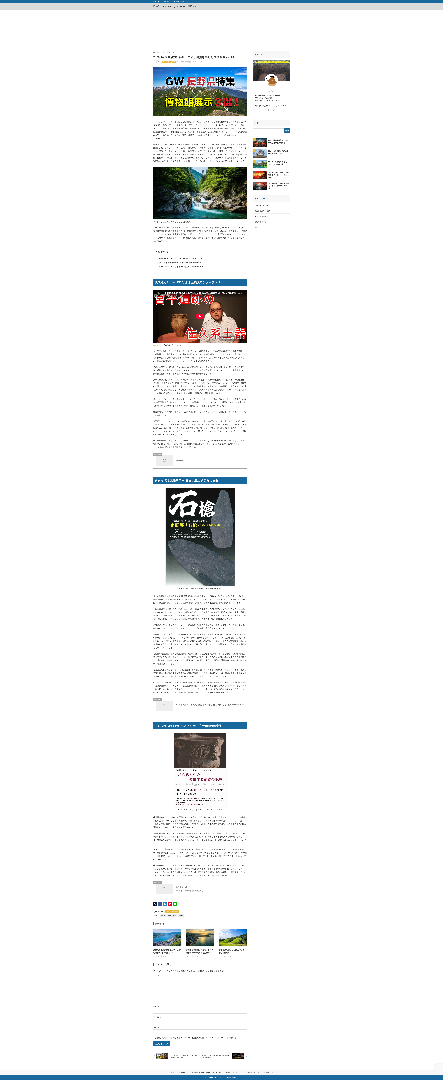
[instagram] (274, 110)
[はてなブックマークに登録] (165, 904)
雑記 (256, 227)
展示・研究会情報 (169, 52)
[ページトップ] (438, 1075)
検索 (257, 122)
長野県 (181, 915)
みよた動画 (158, 345)
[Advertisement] (221, 27)
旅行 (169, 915)
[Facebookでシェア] (160, 904)
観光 (174, 915)
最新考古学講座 (261, 222)
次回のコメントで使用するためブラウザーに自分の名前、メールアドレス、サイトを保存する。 (197, 1037)
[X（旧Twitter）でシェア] (155, 904)
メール (157, 1017)
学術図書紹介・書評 (262, 211)
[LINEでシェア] (175, 904)
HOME (158, 52)
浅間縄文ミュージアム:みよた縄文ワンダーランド (180, 258)
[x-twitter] (269, 110)
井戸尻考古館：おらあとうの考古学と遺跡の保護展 (181, 266)
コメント (158, 975)
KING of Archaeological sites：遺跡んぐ (175, 6)
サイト (156, 1027)
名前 (156, 1006)
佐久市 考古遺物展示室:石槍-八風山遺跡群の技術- (180, 262)
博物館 (163, 915)
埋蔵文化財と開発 (261, 205)
